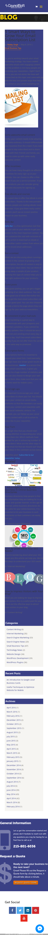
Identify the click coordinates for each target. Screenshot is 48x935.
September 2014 (14, 777)
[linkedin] (28, 910)
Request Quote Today (26, 882)
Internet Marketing (15, 633)
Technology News (14, 650)
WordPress (24, 933)
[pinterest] (35, 910)
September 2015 (14, 728)
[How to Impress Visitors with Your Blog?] (24, 588)
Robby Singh (12, 45)
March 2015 (12, 753)
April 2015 (11, 749)
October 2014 (13, 773)
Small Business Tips (13, 48)
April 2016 (11, 707)
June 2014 (11, 790)
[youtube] (24, 918)
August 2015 (12, 732)
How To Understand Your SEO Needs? (21, 549)
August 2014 (12, 781)
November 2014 (14, 769)
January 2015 (12, 761)
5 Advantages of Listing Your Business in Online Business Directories (21, 490)
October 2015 (13, 724)
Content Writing (14, 629)
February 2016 (13, 716)
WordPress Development (18, 658)
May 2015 (11, 744)
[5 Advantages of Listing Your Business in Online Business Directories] (24, 484)
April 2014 (11, 798)
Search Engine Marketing (18, 637)
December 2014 (14, 765)
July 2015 (11, 736)
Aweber (22, 365)
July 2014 (11, 786)
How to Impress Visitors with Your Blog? (24, 592)
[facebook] (12, 910)
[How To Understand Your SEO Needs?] (24, 545)
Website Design (14, 654)
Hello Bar (9, 226)
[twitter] (20, 910)
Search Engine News (16, 641)
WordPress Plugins (15, 662)
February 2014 (13, 806)
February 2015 (13, 757)
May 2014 (11, 794)
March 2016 (12, 711)
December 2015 (14, 720)
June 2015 (11, 740)
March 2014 (12, 802)
